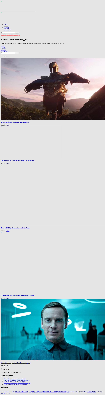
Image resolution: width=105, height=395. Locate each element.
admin (7, 125)
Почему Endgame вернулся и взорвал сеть (15, 122)
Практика (50, 391)
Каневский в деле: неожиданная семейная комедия (17, 295)
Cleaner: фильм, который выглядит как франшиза (18, 160)
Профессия (64, 392)
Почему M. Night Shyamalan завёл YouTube (15, 228)
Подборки (6, 27)
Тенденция (7, 393)
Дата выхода (11, 391)
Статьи (5, 24)
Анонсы (6, 26)
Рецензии (6, 28)
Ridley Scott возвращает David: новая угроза (15, 363)
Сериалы (82, 391)
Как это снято (7, 30)
